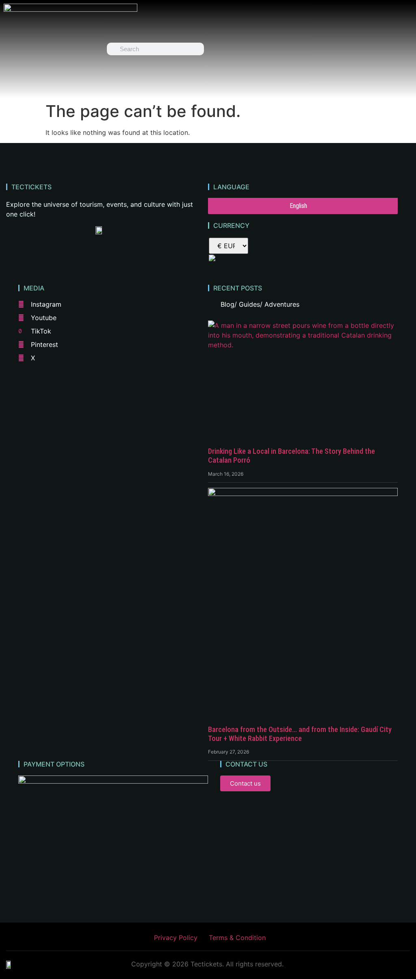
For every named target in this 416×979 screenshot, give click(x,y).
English (298, 206)
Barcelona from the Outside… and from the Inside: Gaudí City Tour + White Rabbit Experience (300, 734)
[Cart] (298, 49)
